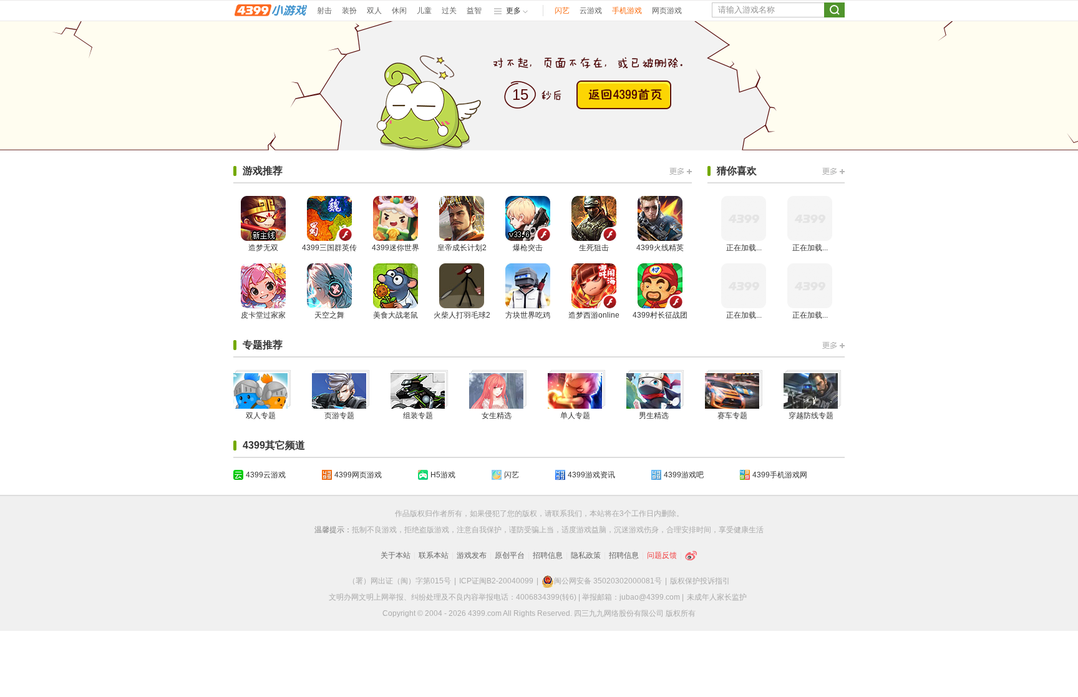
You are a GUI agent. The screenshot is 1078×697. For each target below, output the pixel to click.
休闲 (399, 10)
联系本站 (434, 555)
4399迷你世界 (395, 247)
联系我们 (567, 513)
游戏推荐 (263, 170)
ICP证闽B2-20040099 (496, 581)
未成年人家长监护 (717, 597)
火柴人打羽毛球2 (462, 315)
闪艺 (562, 10)
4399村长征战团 (660, 315)
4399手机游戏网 (779, 474)
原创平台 (510, 555)
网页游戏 (667, 10)
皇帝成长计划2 (462, 247)
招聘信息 (548, 555)
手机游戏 (627, 10)
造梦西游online (593, 315)
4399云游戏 (266, 474)
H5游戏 (442, 474)
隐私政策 (586, 555)
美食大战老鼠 (395, 315)
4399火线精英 (660, 247)
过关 (449, 10)
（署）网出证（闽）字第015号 (399, 581)
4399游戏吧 (684, 474)
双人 (374, 10)
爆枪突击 (528, 247)
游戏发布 (472, 555)
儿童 (424, 10)
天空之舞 (329, 315)
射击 (324, 10)
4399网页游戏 (358, 474)
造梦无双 (263, 247)
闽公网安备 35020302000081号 (608, 581)
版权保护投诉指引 (700, 581)
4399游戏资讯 (591, 474)
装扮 (349, 10)
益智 (474, 10)
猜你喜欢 (737, 170)
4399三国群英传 (329, 247)
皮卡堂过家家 (263, 315)
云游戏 (591, 10)
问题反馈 (662, 555)
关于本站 (395, 555)
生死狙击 (594, 247)
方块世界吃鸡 (527, 315)
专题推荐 (263, 344)
